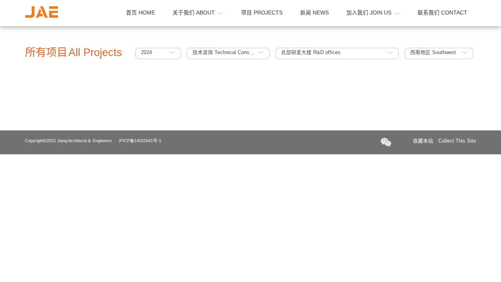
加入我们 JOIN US (368, 13)
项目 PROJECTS (262, 13)
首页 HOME (140, 13)
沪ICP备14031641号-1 (140, 140)
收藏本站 (444, 141)
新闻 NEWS (314, 13)
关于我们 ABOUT (194, 13)
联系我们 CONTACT (442, 13)
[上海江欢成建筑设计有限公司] (41, 12)
